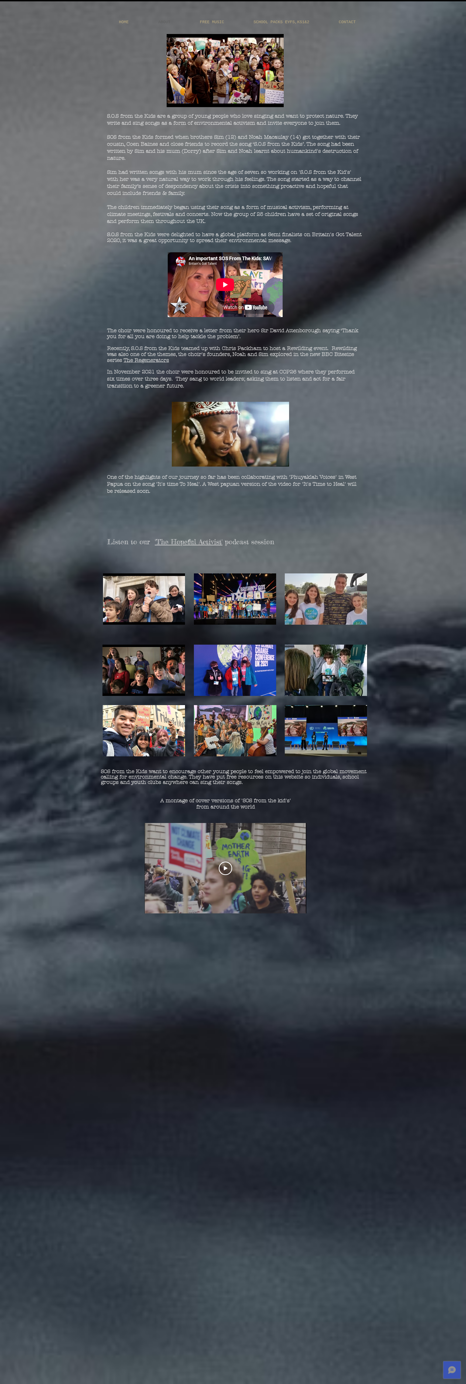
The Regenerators (146, 360)
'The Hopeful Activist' (188, 542)
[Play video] (225, 868)
